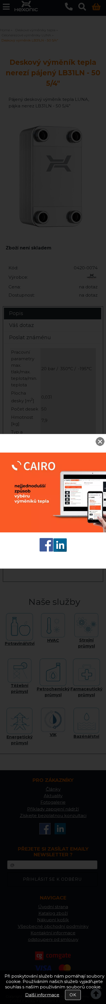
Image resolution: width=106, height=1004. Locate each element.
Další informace (42, 994)
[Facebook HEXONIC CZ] (46, 550)
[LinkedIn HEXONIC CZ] (60, 550)
